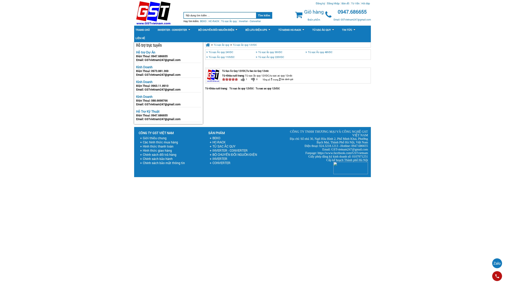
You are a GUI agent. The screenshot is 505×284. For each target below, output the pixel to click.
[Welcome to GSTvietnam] (153, 13)
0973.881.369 (159, 71)
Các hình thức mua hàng (160, 142)
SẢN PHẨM (216, 133)
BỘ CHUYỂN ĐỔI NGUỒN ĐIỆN (234, 154)
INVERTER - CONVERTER (230, 150)
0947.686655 (159, 56)
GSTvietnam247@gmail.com (162, 60)
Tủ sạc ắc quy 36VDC (270, 52)
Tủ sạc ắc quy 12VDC (245, 45)
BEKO (216, 138)
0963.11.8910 (159, 86)
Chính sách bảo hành (158, 159)
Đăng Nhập (333, 3)
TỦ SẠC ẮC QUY (224, 146)
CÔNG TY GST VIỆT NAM (156, 133)
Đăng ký (320, 3)
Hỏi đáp (365, 3)
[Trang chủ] (207, 44)
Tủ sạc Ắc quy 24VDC (221, 52)
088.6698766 (159, 100)
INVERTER (219, 159)
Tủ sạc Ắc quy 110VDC (222, 57)
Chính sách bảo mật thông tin (164, 163)
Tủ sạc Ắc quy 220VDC (271, 57)
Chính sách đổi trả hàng (159, 154)
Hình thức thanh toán (158, 146)
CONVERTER (221, 163)
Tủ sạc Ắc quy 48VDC (320, 52)
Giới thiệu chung (154, 138)
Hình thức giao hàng (157, 150)
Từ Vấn (355, 3)
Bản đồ (345, 3)
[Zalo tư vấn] (497, 263)
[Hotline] (497, 276)
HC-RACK (218, 142)
